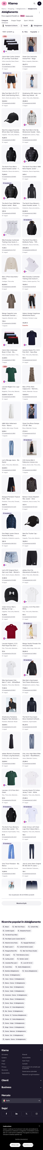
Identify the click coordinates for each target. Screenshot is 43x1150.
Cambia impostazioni (21, 1139)
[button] (5, 51)
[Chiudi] (39, 1126)
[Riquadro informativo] (13, 32)
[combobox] (35, 31)
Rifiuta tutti (15, 1145)
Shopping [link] (11, 9)
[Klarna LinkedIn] (16, 1113)
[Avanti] (39, 26)
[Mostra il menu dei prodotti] (39, 12)
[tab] (5, 20)
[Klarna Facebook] (6, 1113)
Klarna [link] (4, 9)
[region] (21, 1136)
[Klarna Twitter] (26, 1113)
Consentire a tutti (28, 1145)
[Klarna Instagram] (37, 1113)
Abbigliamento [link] (21, 9)
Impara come (29, 16)
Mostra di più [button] (21, 903)
